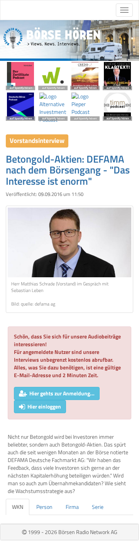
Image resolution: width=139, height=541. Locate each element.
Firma (72, 507)
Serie (97, 507)
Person (44, 507)
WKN (17, 507)
